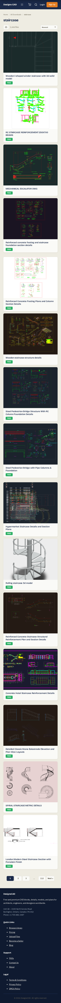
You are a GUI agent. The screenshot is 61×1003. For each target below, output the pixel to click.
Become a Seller (16, 941)
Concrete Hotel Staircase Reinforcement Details (30, 693)
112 (42, 878)
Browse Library (15, 928)
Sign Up (52, 4)
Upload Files (14, 936)
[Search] (36, 4)
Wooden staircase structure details (23, 357)
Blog (11, 945)
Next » (50, 878)
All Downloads (15, 14)
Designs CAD (10, 4)
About (11, 967)
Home (5, 14)
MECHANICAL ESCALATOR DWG (21, 188)
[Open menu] (22, 4)
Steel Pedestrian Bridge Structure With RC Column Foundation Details (27, 412)
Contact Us (14, 962)
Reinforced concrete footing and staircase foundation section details (27, 244)
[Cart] (29, 4)
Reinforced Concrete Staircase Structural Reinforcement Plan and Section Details (27, 638)
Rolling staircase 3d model (19, 583)
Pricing (12, 932)
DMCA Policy (14, 988)
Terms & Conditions (17, 980)
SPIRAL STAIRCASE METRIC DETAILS (24, 805)
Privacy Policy (15, 984)
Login (42, 4)
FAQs (11, 958)
